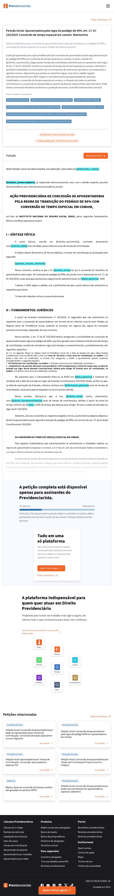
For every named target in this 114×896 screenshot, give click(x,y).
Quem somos (84, 848)
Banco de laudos (49, 832)
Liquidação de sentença (15, 836)
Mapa (80, 857)
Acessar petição (94, 155)
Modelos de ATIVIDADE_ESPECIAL (87, 100)
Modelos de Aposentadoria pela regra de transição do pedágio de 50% (33, 107)
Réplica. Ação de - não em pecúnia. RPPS (28, 789)
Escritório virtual (49, 845)
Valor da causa (11, 841)
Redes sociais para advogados (56, 827)
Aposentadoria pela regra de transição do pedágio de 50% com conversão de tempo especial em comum (46, 114)
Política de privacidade (89, 866)
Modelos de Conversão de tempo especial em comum (83, 107)
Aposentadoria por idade (16, 859)
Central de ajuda (86, 852)
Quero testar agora (49, 568)
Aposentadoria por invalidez (18, 854)
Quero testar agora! (55, 890)
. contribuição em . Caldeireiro (84, 789)
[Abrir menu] (108, 6)
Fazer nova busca (99, 19)
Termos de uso (85, 861)
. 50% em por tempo (83, 734)
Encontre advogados (51, 857)
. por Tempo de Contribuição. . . (27, 762)
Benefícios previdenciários (91, 827)
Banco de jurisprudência (53, 836)
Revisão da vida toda (14, 832)
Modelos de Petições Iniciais (17, 100)
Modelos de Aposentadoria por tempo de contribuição (52, 100)
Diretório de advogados (52, 841)
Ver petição (45, 743)
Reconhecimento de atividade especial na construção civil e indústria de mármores (38, 121)
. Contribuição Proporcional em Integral (84, 762)
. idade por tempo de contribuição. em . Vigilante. (29, 734)
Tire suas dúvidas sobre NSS (54, 861)
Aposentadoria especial (15, 850)
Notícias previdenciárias (53, 866)
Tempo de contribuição (15, 845)
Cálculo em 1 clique (13, 827)
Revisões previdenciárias (90, 832)
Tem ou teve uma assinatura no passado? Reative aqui (40, 632)
